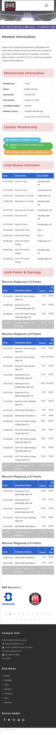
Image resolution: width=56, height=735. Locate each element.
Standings (8, 680)
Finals (6, 684)
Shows (7, 675)
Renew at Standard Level (24, 140)
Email (7, 658)
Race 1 (40, 230)
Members (8, 689)
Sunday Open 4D (45, 190)
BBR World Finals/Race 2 (25, 526)
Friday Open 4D (44, 195)
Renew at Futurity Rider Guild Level (26, 146)
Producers (8, 693)
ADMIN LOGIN (9, 729)
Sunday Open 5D (45, 258)
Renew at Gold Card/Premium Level (30, 152)
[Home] (10, 5)
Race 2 (40, 235)
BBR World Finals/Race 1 (25, 410)
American (8, 702)
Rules (6, 698)
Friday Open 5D (44, 241)
